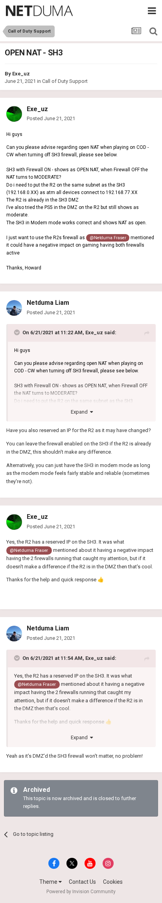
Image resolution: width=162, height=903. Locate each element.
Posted (51, 118)
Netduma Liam (48, 302)
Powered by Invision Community (81, 891)
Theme (49, 882)
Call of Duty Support (65, 81)
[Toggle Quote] (17, 332)
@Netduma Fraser (108, 237)
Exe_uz (21, 74)
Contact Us (82, 882)
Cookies (113, 882)
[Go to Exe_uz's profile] (14, 114)
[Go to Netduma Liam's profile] (14, 308)
